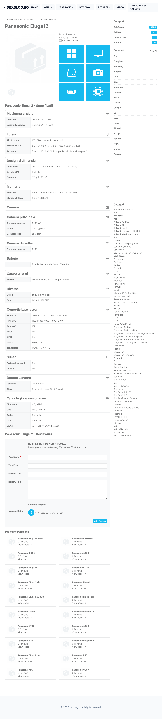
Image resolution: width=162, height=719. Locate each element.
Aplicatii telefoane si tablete (127, 231)
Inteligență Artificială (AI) (126, 293)
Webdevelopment (122, 435)
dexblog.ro (18, 7)
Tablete (135, 32)
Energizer (118, 61)
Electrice (118, 274)
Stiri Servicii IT (120, 395)
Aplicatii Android (122, 222)
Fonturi (117, 287)
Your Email (14, 465)
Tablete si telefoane (123, 401)
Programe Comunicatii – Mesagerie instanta (135, 333)
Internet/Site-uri (122, 296)
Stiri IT (117, 383)
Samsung (118, 66)
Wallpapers (119, 432)
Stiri (47, 7)
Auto (116, 237)
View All (153, 51)
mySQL (117, 308)
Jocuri (117, 305)
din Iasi (117, 265)
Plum (116, 144)
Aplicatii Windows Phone (126, 234)
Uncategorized (121, 420)
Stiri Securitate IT (122, 392)
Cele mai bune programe (126, 243)
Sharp (117, 133)
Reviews (84, 7)
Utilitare (117, 423)
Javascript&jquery (122, 299)
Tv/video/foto (120, 417)
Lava (116, 118)
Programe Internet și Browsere (129, 339)
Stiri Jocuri (119, 389)
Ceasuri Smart (135, 37)
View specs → (25, 544)
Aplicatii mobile (121, 228)
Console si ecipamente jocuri (128, 253)
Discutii (117, 268)
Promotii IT (119, 345)
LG (115, 113)
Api (115, 218)
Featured (118, 280)
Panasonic (23, 531)
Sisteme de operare (123, 370)
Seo (115, 361)
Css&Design (119, 256)
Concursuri (119, 249)
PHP (116, 317)
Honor (117, 123)
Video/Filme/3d (121, 429)
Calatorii (118, 240)
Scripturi (118, 358)
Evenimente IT (121, 277)
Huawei (117, 92)
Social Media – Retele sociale (128, 373)
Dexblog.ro (119, 259)
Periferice (118, 314)
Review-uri (119, 352)
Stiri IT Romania (121, 386)
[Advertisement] (135, 180)
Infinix (117, 149)
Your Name (14, 457)
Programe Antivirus (123, 327)
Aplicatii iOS (119, 225)
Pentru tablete (121, 311)
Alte (116, 212)
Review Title (15, 473)
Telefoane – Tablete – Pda (126, 407)
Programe (65, 7)
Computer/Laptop (122, 246)
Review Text (15, 481)
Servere (117, 364)
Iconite (117, 290)
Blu (115, 56)
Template (118, 410)
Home (34, 7)
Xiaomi (117, 71)
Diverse (117, 271)
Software (118, 376)
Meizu (117, 102)
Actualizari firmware (123, 209)
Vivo (116, 76)
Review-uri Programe (124, 355)
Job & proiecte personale (126, 302)
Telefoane (74, 37)
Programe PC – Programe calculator (131, 342)
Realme (117, 138)
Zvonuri (135, 42)
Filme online (119, 284)
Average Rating (16, 511)
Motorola (118, 87)
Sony (116, 82)
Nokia (117, 97)
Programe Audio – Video (125, 330)
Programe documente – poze (128, 336)
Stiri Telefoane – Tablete (125, 398)
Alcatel (117, 128)
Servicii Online (121, 367)
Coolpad (118, 154)
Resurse (103, 7)
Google (117, 107)
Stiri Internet (120, 379)
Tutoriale (118, 414)
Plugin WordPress (122, 324)
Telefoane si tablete (138, 7)
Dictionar (118, 262)
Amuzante (119, 215)
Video (120, 7)
